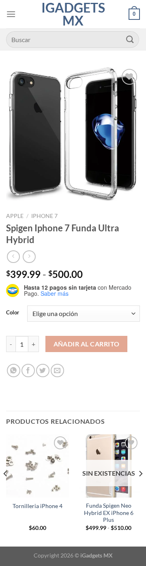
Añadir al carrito (87, 344)
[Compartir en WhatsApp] (13, 370)
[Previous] (6, 489)
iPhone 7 (44, 216)
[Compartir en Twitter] (42, 370)
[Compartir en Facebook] (28, 370)
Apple (15, 216)
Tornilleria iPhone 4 (37, 506)
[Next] (140, 489)
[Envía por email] (57, 370)
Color (12, 313)
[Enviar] (130, 39)
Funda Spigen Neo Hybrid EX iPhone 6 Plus (108, 512)
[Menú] (11, 14)
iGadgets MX (73, 14)
